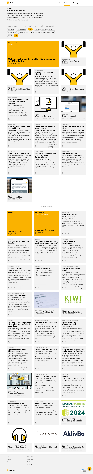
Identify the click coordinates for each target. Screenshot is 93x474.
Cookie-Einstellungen (32, 461)
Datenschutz (30, 459)
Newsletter (29, 464)
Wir (8, 456)
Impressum (30, 456)
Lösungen (9, 461)
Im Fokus (9, 459)
